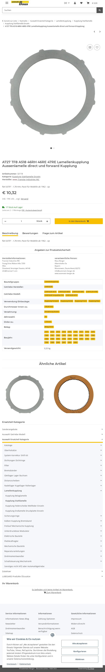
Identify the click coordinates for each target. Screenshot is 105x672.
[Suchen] (100, 10)
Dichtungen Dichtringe (14, 460)
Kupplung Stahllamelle (16, 500)
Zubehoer (6, 571)
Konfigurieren (79, 651)
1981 (52, 335)
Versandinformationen (48, 623)
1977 (81, 332)
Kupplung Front (80, 301)
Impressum (12, 664)
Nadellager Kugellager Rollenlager (20, 485)
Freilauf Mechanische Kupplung (19, 526)
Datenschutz (25, 664)
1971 (46, 332)
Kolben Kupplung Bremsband (18, 521)
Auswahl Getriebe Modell (13, 434)
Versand (24, 199)
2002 (69, 342)
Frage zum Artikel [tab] (53, 233)
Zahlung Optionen (46, 618)
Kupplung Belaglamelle (16, 495)
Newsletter (10, 623)
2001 (63, 342)
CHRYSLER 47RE (91, 292)
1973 (58, 332)
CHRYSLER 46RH (64, 292)
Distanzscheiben (12, 480)
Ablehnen (79, 659)
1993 (69, 339)
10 (45, 317)
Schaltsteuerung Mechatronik (17, 561)
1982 (58, 335)
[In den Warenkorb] (4, 40)
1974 (63, 332)
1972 (52, 332)
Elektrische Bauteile (13, 536)
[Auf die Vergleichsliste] (90, 47)
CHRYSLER (48, 287)
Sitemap (9, 633)
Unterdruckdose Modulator (16, 531)
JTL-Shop (91, 668)
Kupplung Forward (51, 301)
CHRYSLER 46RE (78, 292)
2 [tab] (54, 148)
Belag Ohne (49, 327)
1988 (92, 335)
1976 (75, 332)
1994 (75, 339)
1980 (46, 335)
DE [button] (65, 2)
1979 (92, 332)
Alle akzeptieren (79, 643)
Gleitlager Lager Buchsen (15, 475)
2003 (75, 342)
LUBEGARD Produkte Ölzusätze (16, 576)
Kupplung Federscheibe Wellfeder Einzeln (24, 505)
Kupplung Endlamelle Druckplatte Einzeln (24, 511)
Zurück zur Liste (10, 21)
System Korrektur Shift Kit (16, 455)
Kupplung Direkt (67, 301)
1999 (52, 342)
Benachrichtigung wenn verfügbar (49, 630)
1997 (92, 339)
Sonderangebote (9, 429)
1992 (63, 339)
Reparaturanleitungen (14, 551)
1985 (75, 335)
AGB (73, 628)
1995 (81, 339)
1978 (87, 332)
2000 (58, 342)
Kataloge (8, 445)
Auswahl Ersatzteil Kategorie (15, 439)
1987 (87, 335)
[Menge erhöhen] (47, 221)
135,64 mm (49, 307)
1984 (69, 335)
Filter (6, 465)
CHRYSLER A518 (50, 292)
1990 (52, 339)
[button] (75, 3)
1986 (81, 335)
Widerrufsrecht (78, 623)
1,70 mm (48, 322)
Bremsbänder (10, 470)
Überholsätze (10, 450)
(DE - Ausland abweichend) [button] (32, 210)
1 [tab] (51, 148)
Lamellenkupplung (51, 282)
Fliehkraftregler (11, 541)
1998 (46, 342)
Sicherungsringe (11, 516)
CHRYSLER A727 (71, 295)
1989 (46, 339)
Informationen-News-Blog (17, 618)
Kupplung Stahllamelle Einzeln (26, 176)
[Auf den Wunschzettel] (97, 47)
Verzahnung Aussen (52, 312)
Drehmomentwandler (14, 556)
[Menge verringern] (5, 221)
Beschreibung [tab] (10, 233)
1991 (58, 339)
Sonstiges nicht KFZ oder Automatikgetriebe (24, 566)
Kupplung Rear (94, 301)
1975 (69, 332)
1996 (87, 339)
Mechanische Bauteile (14, 546)
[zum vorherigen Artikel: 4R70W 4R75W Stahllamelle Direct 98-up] (94, 31)
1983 (63, 335)
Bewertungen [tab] (30, 233)
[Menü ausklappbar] (6, 1)
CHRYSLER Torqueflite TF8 (54, 295)
